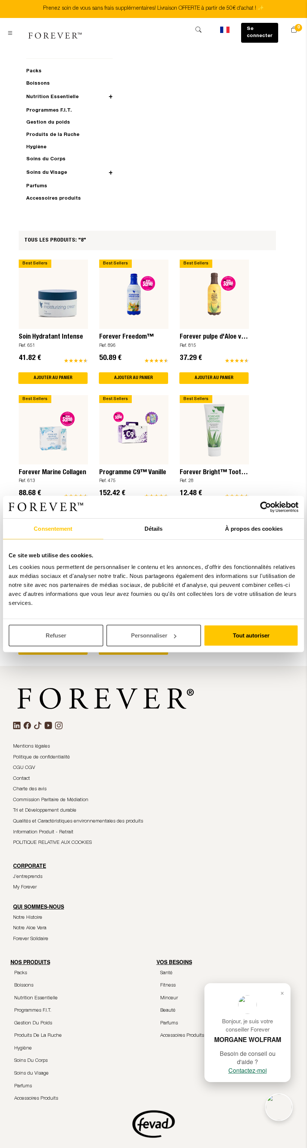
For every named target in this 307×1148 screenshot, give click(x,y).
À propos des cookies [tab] (254, 528)
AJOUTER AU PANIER (53, 378)
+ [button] (111, 97)
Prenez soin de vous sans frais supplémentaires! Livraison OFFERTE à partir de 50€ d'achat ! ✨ (153, 8)
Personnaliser (149, 635)
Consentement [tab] (53, 528)
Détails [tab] (154, 528)
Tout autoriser (251, 635)
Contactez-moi (247, 1070)
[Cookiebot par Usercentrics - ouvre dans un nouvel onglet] (265, 506)
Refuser (56, 635)
